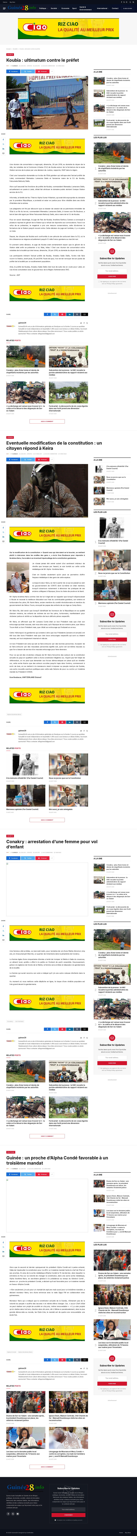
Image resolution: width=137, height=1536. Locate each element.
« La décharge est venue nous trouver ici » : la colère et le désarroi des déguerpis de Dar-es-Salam (25, 408)
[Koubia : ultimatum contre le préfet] (47, 102)
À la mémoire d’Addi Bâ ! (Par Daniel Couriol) (24, 778)
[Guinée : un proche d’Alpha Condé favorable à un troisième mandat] (47, 1205)
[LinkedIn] (3, 148)
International (102, 8)
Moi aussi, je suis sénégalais (61, 809)
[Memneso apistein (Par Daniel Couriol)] (25, 796)
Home (121, 1532)
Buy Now (12, 2)
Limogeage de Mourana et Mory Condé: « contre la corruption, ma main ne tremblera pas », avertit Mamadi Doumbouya (67, 1454)
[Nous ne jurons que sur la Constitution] (68, 764)
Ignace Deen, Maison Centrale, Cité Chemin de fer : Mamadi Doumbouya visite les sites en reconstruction (68, 1418)
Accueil (8, 49)
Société (54, 8)
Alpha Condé (11, 1352)
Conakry (10, 1021)
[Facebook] (3, 139)
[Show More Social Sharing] (52, 71)
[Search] (133, 2)
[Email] (3, 153)
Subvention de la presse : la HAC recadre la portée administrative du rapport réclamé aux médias (68, 372)
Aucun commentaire (49, 65)
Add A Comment (47, 421)
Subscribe (127, 8)
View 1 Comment (47, 1136)
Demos (5, 2)
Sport (74, 8)
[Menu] (4, 8)
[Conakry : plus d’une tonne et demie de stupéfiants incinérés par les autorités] (25, 357)
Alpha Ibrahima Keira (14, 714)
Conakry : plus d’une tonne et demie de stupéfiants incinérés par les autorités (22, 371)
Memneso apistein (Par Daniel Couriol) (22, 809)
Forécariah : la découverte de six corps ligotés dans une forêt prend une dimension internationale (68, 408)
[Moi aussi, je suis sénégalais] (68, 796)
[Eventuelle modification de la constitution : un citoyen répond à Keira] (47, 490)
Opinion (10, 437)
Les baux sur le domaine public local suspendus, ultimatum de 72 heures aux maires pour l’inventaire (23, 1454)
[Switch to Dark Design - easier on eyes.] (130, 2)
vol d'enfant (19, 1021)
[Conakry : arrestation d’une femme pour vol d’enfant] (47, 889)
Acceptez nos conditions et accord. (69, 1520)
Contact (115, 8)
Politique (42, 8)
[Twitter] (3, 144)
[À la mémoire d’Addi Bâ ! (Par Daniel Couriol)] (25, 764)
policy (76, 1520)
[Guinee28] (21, 8)
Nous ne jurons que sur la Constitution (65, 778)
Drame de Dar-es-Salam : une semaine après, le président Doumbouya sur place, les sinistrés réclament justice (25, 1418)
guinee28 (15, 65)
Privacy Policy (111, 283)
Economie (65, 8)
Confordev (30, 1532)
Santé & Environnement (86, 8)
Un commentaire (48, 852)
